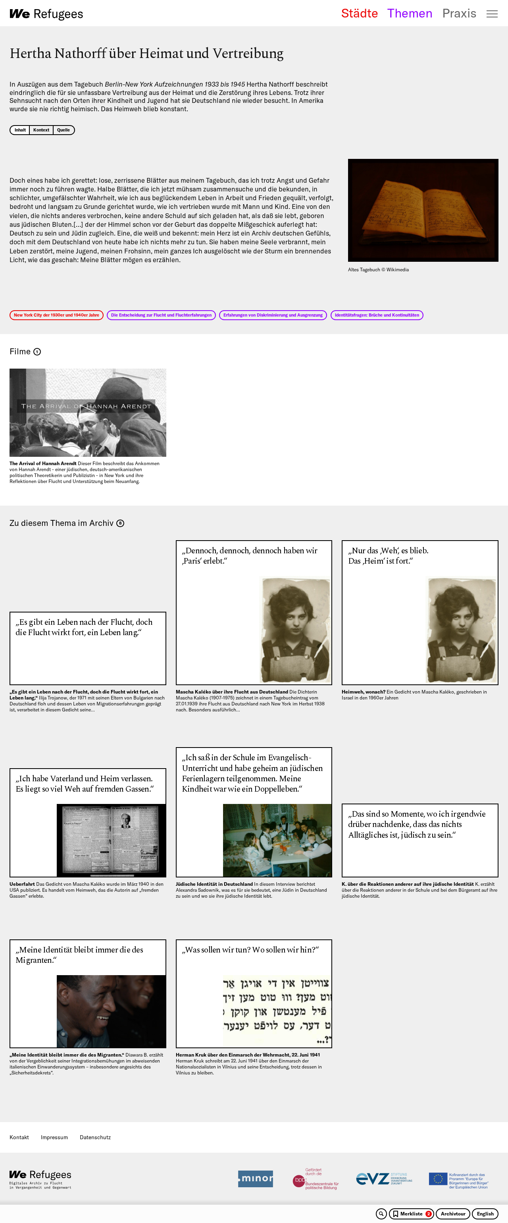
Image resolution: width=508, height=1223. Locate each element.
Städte (359, 13)
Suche (381, 1213)
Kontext (41, 130)
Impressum (54, 1137)
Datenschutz (95, 1137)
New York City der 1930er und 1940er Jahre (56, 315)
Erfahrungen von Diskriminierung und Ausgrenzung (273, 315)
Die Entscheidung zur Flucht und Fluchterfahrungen (161, 315)
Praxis (459, 13)
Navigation (492, 14)
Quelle (63, 130)
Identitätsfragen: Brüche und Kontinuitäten (377, 315)
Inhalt (20, 130)
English (485, 1214)
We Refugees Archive (46, 14)
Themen (410, 13)
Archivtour (453, 1214)
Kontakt (19, 1137)
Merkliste (415, 1214)
